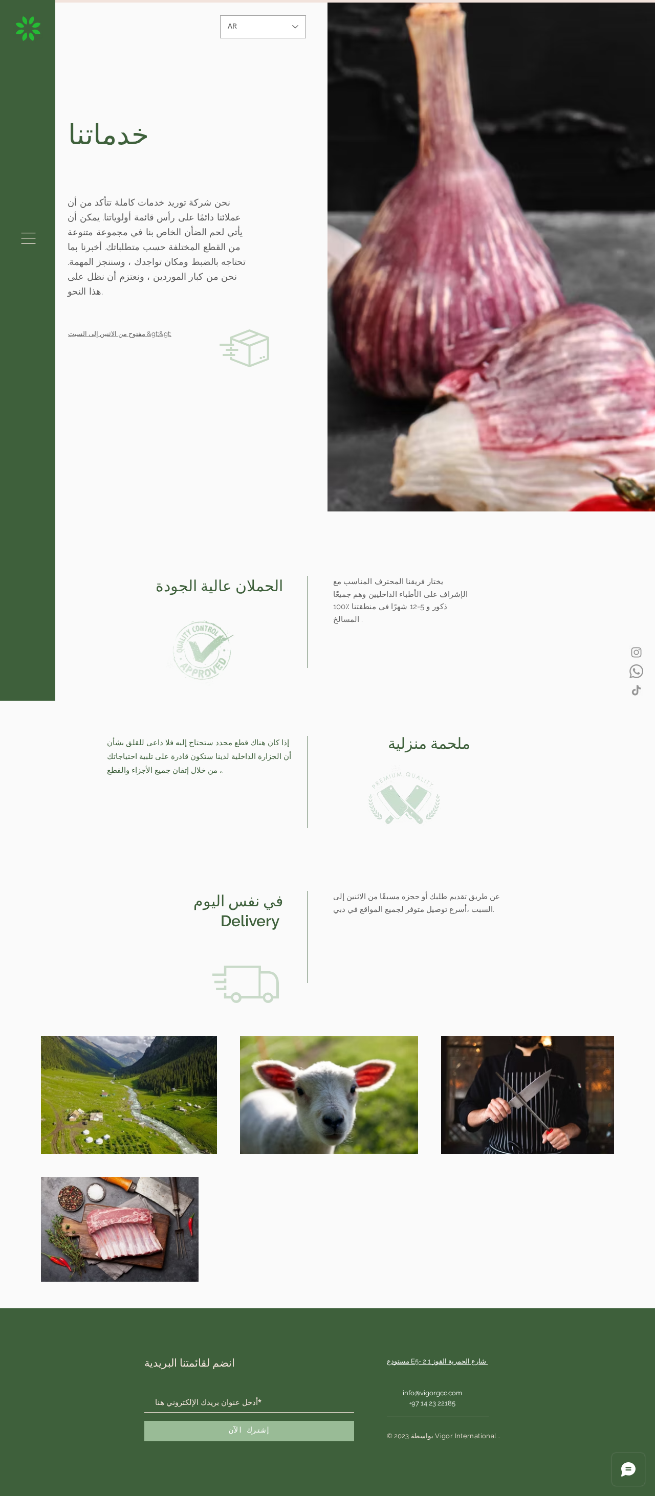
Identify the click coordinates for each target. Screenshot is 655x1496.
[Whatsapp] (636, 671)
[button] (28, 238)
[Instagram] (636, 652)
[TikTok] (636, 690)
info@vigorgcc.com (432, 1393)
